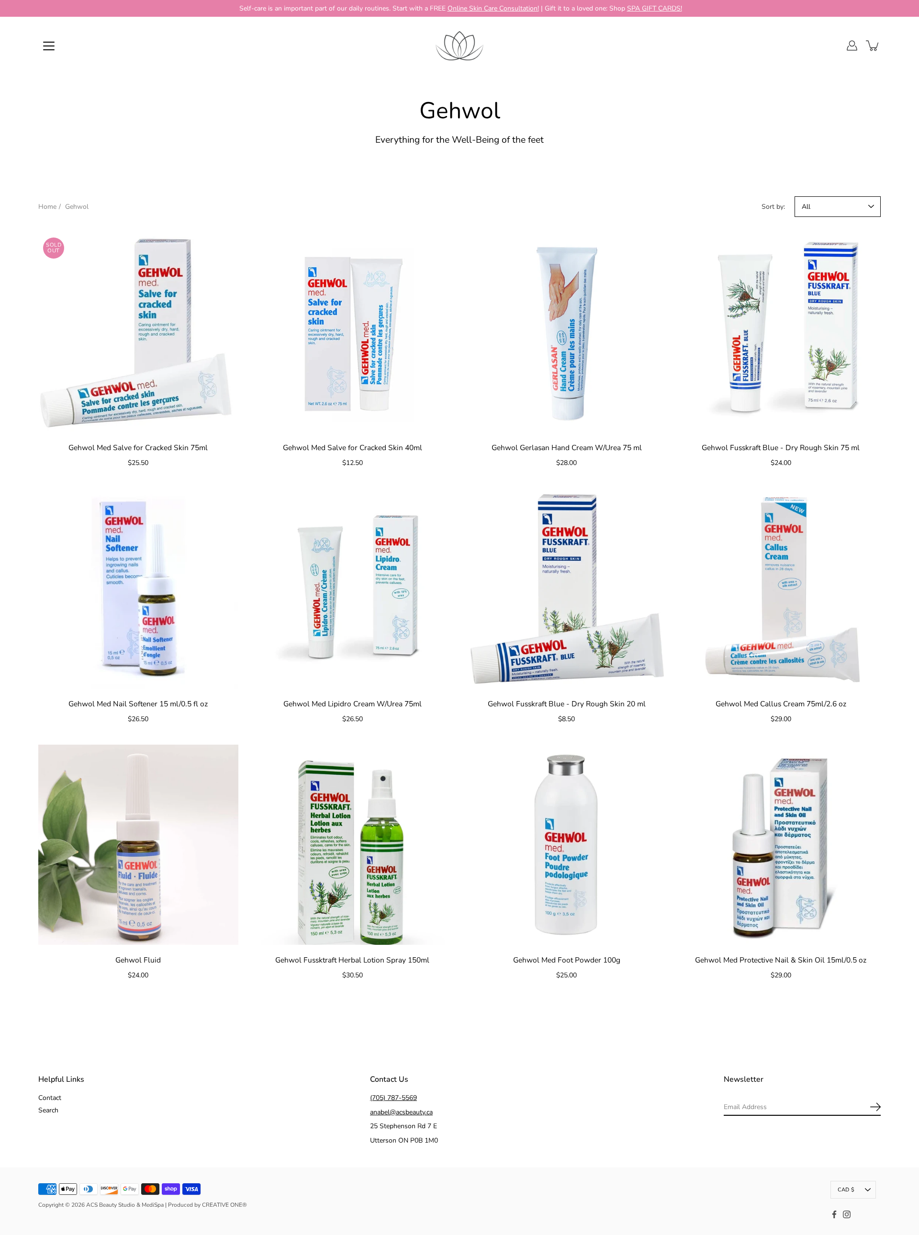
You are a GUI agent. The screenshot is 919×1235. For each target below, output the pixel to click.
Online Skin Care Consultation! (493, 8)
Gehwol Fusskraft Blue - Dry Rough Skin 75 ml (781, 447)
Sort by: (773, 206)
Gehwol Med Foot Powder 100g (566, 960)
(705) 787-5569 (393, 1097)
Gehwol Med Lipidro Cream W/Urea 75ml (352, 704)
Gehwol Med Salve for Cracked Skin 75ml (138, 447)
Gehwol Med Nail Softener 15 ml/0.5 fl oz (138, 704)
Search (48, 1110)
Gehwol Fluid (138, 960)
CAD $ (846, 1189)
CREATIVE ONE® (224, 1205)
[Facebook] (834, 1214)
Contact (49, 1097)
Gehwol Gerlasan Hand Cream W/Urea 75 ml (567, 447)
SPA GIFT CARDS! (654, 8)
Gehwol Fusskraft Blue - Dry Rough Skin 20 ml (567, 704)
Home (47, 206)
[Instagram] (847, 1214)
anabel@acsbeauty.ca (401, 1112)
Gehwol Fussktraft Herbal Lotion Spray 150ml (352, 960)
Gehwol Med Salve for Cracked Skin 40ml (352, 447)
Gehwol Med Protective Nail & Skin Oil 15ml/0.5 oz (780, 960)
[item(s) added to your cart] (873, 45)
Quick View (138, 332)
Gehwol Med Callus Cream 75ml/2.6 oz (781, 704)
